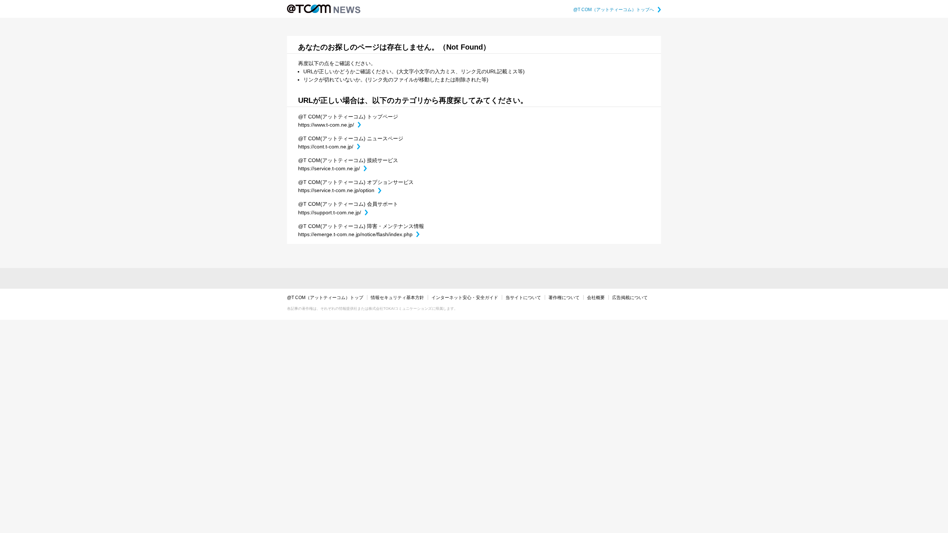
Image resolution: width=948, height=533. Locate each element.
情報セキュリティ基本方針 (397, 297)
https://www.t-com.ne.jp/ (329, 125)
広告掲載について (630, 297)
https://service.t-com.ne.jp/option (339, 190)
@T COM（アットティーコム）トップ (325, 297)
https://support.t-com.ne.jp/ (333, 212)
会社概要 (596, 297)
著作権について (564, 297)
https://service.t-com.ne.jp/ (332, 168)
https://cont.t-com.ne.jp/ (329, 147)
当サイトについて (523, 297)
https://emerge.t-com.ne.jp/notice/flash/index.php (359, 234)
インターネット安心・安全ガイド (464, 297)
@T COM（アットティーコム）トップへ (617, 9)
